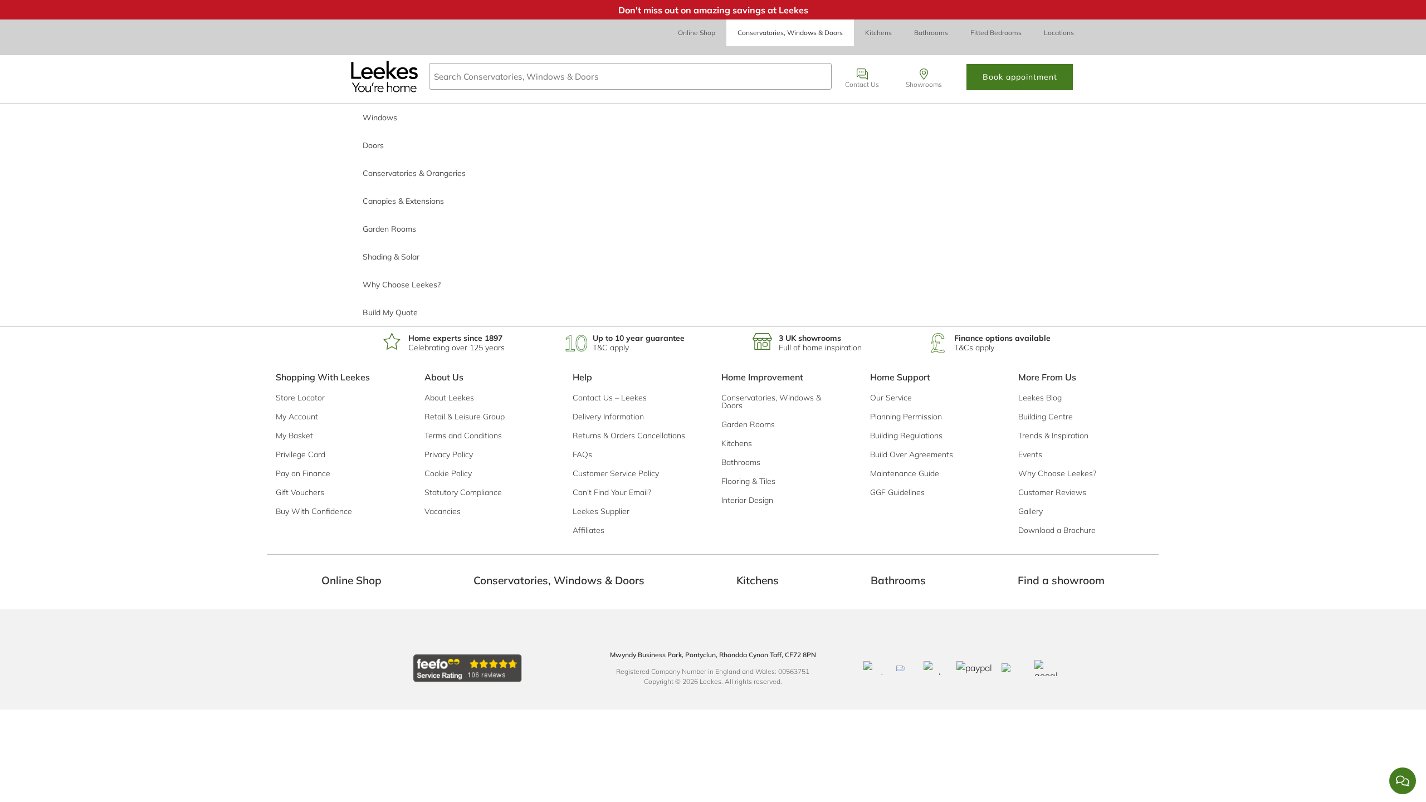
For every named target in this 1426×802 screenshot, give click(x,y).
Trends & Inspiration (1053, 435)
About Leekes (449, 398)
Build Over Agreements (911, 454)
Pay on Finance (303, 473)
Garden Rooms (389, 229)
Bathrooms (931, 32)
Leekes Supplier (601, 511)
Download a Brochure (1057, 530)
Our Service (891, 398)
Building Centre (1045, 416)
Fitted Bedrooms (996, 32)
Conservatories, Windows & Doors (790, 32)
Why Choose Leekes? (402, 285)
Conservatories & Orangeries (414, 173)
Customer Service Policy (616, 473)
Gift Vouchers (300, 492)
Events (1030, 454)
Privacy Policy (448, 454)
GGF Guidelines (897, 492)
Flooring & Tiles (748, 481)
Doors (373, 145)
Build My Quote (390, 312)
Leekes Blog (1040, 398)
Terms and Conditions (463, 435)
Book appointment (1020, 77)
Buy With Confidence (314, 511)
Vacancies (442, 511)
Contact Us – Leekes (610, 398)
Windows (380, 118)
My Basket (294, 435)
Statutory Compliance (463, 492)
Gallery (1030, 511)
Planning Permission (906, 416)
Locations (1059, 32)
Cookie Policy (448, 473)
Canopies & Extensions (403, 201)
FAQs (582, 454)
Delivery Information (608, 416)
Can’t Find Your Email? (612, 492)
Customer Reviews (1052, 492)
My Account (297, 416)
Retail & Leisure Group (464, 416)
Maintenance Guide (904, 473)
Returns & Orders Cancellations (629, 435)
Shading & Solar (391, 257)
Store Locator (300, 398)
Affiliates (588, 530)
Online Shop (696, 32)
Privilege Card (300, 454)
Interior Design (747, 500)
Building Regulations (906, 435)
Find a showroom (1061, 580)
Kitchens (878, 32)
